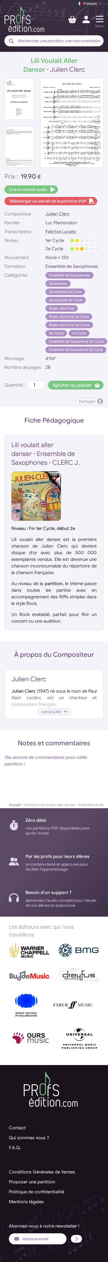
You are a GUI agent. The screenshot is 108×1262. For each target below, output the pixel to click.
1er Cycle (56, 333)
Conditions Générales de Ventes (42, 1172)
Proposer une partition (32, 1182)
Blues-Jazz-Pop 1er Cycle (69, 325)
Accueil (15, 805)
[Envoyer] (76, 1239)
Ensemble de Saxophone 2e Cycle (76, 350)
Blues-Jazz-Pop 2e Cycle (69, 316)
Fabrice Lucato (60, 231)
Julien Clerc (57, 214)
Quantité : (14, 385)
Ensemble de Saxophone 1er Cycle (76, 341)
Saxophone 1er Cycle (65, 300)
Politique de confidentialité (36, 1192)
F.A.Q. (15, 1148)
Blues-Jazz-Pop (61, 308)
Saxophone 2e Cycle (65, 292)
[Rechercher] (11, 41)
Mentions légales (26, 1202)
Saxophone (58, 283)
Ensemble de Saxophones (69, 275)
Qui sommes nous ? (29, 1138)
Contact (17, 1128)
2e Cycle (79, 333)
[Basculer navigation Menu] (100, 19)
